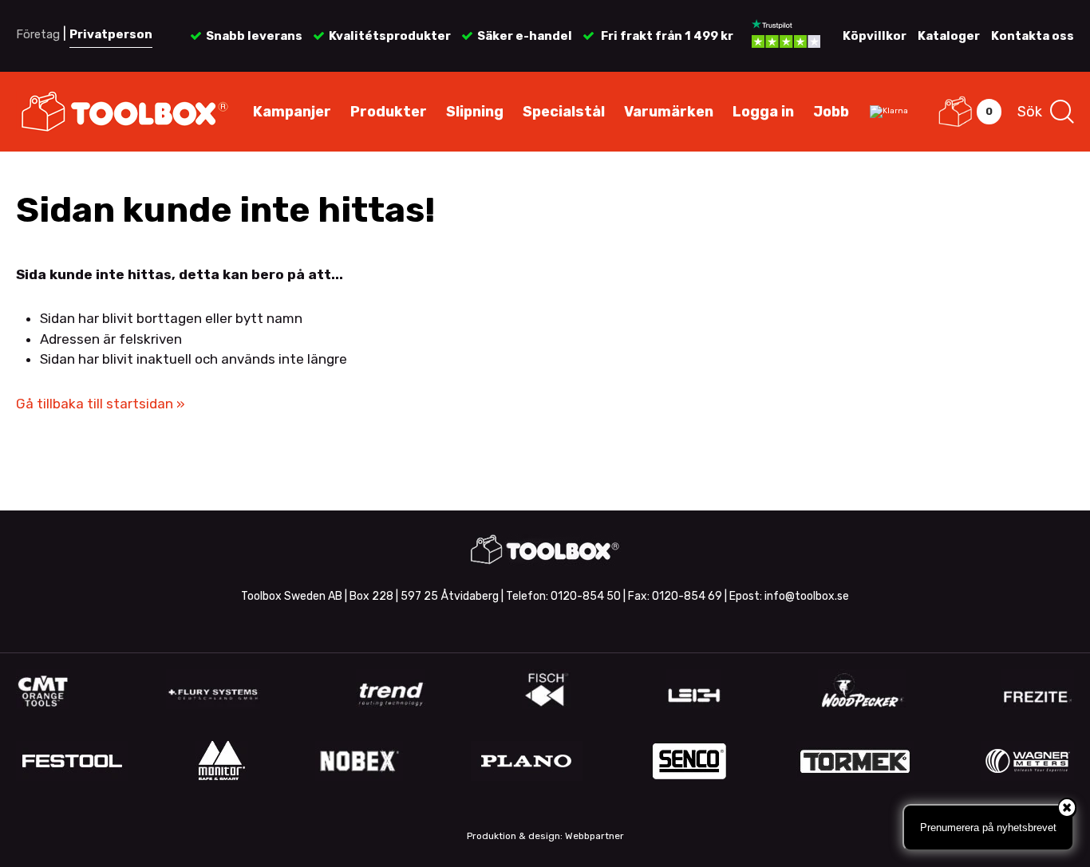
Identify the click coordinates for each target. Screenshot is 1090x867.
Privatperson (110, 34)
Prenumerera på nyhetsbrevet (988, 828)
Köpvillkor (874, 36)
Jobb (831, 111)
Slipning (475, 111)
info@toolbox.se (806, 596)
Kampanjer (292, 111)
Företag (38, 34)
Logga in (763, 111)
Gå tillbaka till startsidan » (100, 404)
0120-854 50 (586, 596)
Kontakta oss (1032, 36)
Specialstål (564, 111)
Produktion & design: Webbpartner (545, 835)
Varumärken (668, 111)
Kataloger (949, 36)
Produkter (388, 111)
